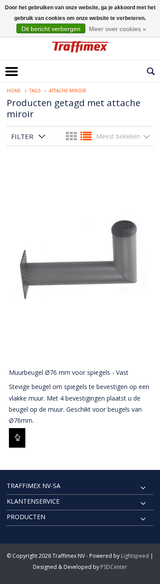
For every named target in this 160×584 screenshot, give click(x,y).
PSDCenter (113, 567)
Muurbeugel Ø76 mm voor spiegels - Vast (68, 372)
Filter (22, 136)
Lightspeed (135, 556)
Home (14, 90)
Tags (34, 90)
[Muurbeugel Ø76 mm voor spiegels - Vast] (80, 262)
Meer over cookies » (117, 28)
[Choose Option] (17, 438)
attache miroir (67, 90)
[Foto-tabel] (72, 138)
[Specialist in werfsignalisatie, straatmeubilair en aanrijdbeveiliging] (80, 46)
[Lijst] (86, 138)
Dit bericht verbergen (50, 28)
